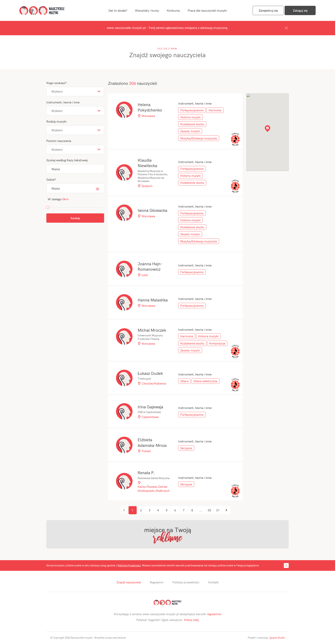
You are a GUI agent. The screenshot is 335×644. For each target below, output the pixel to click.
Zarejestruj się (268, 10)
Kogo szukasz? (56, 83)
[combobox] (75, 91)
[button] (267, 128)
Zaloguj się (300, 10)
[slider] (47, 207)
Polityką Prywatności (129, 565)
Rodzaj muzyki (56, 121)
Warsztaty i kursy (147, 10)
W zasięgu (58, 199)
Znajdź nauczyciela (129, 582)
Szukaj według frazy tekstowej (67, 160)
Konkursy (173, 10)
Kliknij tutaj (191, 620)
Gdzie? (51, 179)
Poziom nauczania (58, 141)
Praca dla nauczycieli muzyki (207, 10)
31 (218, 510)
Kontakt (213, 582)
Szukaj (75, 218)
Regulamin (156, 582)
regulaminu (214, 614)
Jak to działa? (117, 10)
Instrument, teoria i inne (62, 102)
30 (209, 510)
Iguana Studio (277, 637)
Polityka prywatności (185, 582)
